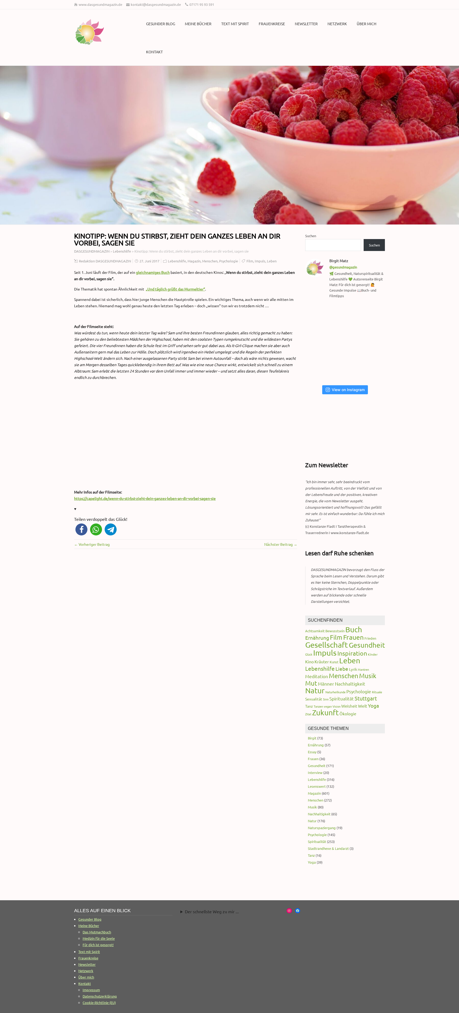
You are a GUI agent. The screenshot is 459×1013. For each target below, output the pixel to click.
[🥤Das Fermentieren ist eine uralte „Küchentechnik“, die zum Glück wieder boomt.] (319, 367)
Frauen (353, 637)
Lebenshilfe (177, 261)
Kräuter (321, 661)
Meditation (316, 676)
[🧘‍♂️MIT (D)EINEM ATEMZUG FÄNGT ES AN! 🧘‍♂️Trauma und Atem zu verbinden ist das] (319, 342)
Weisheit (349, 705)
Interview (315, 772)
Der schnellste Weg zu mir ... (212, 911)
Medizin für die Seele (99, 938)
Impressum (91, 990)
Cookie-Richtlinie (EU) (99, 1002)
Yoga (373, 705)
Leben (272, 261)
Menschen (210, 261)
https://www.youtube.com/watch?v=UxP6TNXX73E (116, 397)
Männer (326, 683)
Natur (315, 690)
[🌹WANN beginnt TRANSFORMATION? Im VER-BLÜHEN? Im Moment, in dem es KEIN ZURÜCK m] (346, 342)
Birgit (312, 738)
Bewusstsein (335, 631)
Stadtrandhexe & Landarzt (328, 848)
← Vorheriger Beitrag (92, 544)
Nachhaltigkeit (350, 683)
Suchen (310, 235)
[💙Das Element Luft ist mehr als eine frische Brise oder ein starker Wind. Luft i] (346, 367)
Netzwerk (337, 23)
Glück (308, 654)
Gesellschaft (326, 644)
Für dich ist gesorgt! (98, 944)
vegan (328, 706)
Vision (337, 706)
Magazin (194, 261)
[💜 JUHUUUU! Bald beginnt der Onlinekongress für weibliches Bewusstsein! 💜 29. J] (374, 367)
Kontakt (154, 51)
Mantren (363, 669)
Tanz (309, 706)
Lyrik (353, 669)
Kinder (373, 654)
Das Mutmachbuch (97, 932)
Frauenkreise (272, 23)
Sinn (326, 699)
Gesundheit (367, 645)
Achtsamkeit (315, 631)
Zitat (308, 714)
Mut (311, 683)
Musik (367, 675)
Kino (309, 661)
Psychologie (228, 261)
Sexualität (313, 698)
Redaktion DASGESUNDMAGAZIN (105, 261)
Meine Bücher (198, 23)
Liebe (341, 668)
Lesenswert (317, 786)
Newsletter (306, 23)
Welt (362, 705)
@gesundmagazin (343, 267)
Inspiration (352, 653)
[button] (81, 529)
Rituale (377, 692)
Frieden (370, 638)
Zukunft (325, 712)
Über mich (366, 23)
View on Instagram (348, 389)
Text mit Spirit (235, 23)
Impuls (260, 261)
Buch (353, 629)
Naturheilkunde (335, 692)
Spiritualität (341, 698)
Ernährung (317, 637)
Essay (312, 752)
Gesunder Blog (160, 23)
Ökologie (347, 713)
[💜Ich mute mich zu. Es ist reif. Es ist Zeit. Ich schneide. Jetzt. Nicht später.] (374, 342)
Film (249, 261)
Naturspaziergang (322, 827)
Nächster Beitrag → (280, 544)
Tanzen (318, 706)
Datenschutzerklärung (100, 996)
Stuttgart (366, 698)
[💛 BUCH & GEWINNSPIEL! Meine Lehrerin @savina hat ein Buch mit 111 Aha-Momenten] (319, 316)
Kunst (334, 662)
